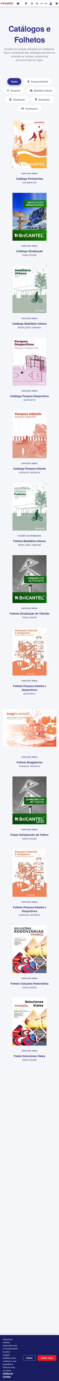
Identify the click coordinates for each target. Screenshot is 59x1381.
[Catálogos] (18, 3)
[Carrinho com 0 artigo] (56, 3)
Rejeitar (29, 1358)
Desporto (15, 90)
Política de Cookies (8, 1375)
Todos (14, 81)
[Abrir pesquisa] (36, 3)
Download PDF (31, 151)
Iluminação (44, 99)
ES (46, 3)
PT (41, 3)
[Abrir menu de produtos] (32, 4)
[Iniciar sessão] (50, 3)
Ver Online (31, 142)
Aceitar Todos (47, 1358)
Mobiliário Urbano (43, 90)
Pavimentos (31, 108)
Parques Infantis (39, 81)
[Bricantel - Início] (7, 3)
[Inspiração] (26, 3)
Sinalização (19, 99)
